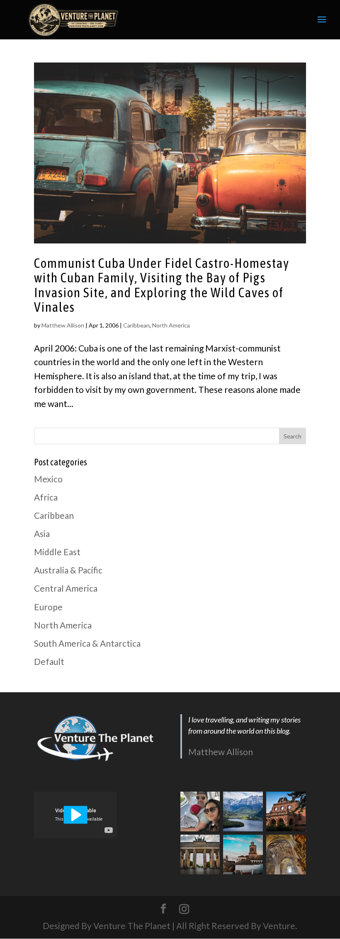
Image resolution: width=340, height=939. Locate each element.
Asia (42, 533)
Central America (65, 588)
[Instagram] (184, 909)
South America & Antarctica (87, 643)
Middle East (57, 552)
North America (171, 325)
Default (49, 661)
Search (292, 436)
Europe (48, 607)
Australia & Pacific (68, 570)
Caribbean (136, 325)
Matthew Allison (62, 325)
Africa (46, 497)
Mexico (48, 479)
